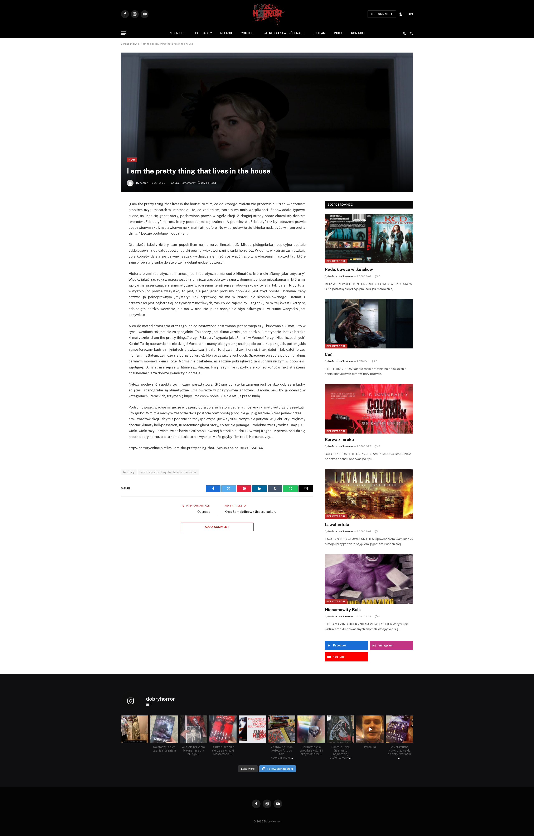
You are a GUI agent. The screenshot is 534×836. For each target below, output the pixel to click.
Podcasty (203, 33)
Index (338, 33)
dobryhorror (134, 719)
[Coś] (369, 324)
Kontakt (358, 33)
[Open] (134, 729)
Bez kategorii (335, 261)
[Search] (411, 33)
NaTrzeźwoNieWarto (340, 276)
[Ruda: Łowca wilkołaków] (369, 239)
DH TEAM (319, 33)
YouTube (248, 33)
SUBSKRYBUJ (381, 14)
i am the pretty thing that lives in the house (168, 472)
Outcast (203, 511)
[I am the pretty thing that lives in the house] (267, 122)
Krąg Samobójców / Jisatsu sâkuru (251, 511)
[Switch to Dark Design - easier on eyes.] (404, 33)
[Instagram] (146, 740)
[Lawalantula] (369, 494)
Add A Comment (217, 526)
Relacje (226, 33)
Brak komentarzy (185, 182)
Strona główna (130, 43)
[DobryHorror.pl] (267, 14)
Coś (328, 354)
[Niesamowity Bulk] (369, 579)
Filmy (132, 159)
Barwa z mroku (339, 439)
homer (144, 182)
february (129, 472)
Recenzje (176, 33)
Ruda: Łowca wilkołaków (349, 269)
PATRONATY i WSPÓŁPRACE (283, 33)
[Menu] (123, 33)
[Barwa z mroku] (369, 409)
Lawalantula (337, 524)
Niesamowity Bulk (343, 609)
